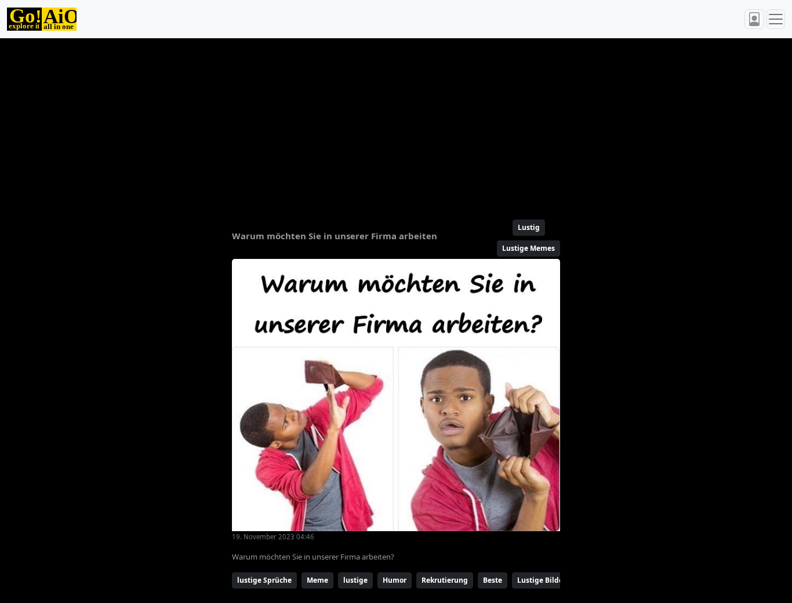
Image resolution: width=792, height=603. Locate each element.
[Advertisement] (396, 124)
